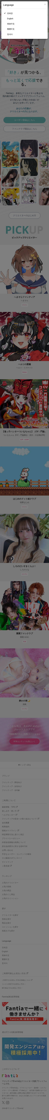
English (10, 19)
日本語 (10, 13)
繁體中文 (11, 29)
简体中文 (11, 24)
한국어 (10, 34)
